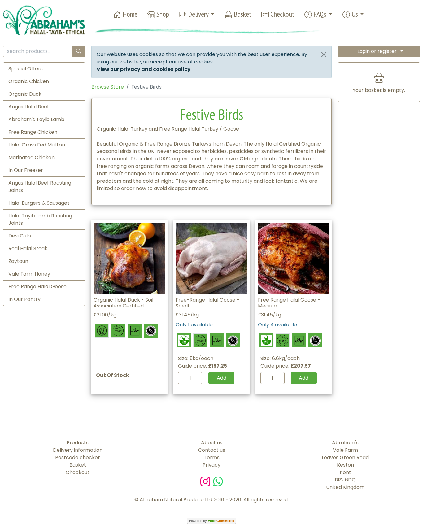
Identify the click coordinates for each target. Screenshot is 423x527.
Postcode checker (77, 457)
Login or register (377, 51)
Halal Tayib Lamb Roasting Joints (40, 219)
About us (211, 442)
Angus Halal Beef (28, 106)
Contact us (211, 450)
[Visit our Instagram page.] (206, 481)
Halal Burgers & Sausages (39, 203)
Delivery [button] (197, 14)
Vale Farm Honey (29, 273)
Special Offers (25, 68)
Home (129, 14)
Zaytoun (18, 261)
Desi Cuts (19, 235)
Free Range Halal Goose (37, 286)
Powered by (211, 521)
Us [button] (354, 14)
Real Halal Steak (27, 248)
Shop (162, 14)
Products (78, 442)
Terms (212, 457)
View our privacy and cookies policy (143, 69)
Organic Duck (24, 94)
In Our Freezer (25, 170)
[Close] (323, 54)
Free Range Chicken (32, 132)
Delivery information (77, 450)
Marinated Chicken (31, 157)
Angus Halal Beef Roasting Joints (39, 186)
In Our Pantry (24, 299)
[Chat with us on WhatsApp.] (218, 481)
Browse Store (107, 86)
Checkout (281, 14)
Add (221, 377)
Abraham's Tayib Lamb (36, 119)
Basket (241, 14)
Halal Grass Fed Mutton (36, 144)
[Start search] (78, 52)
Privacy (211, 464)
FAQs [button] (319, 14)
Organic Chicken (28, 81)
